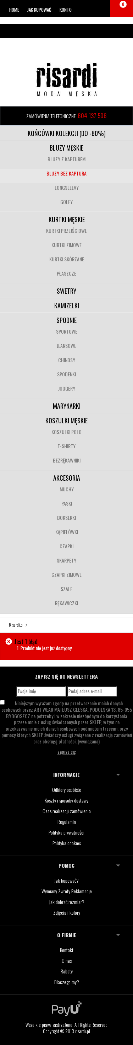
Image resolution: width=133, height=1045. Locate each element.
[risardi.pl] (66, 79)
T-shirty (66, 446)
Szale (66, 588)
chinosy (66, 360)
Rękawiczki (66, 603)
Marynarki (67, 406)
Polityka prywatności (66, 832)
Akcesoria (66, 477)
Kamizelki (66, 305)
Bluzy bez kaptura (66, 173)
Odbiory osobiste (66, 789)
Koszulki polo (66, 431)
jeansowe (66, 345)
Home (14, 9)
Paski (66, 503)
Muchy (67, 489)
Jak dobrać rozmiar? (66, 901)
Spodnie (66, 320)
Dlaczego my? (66, 982)
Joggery (66, 388)
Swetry (66, 291)
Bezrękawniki (67, 460)
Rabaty (67, 971)
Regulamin (66, 821)
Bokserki (66, 517)
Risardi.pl (16, 625)
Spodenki (66, 374)
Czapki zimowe (66, 574)
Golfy (66, 201)
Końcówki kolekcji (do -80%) (67, 133)
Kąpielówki (66, 531)
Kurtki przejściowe (66, 230)
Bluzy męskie (66, 147)
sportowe (66, 331)
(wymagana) (66, 722)
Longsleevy (67, 187)
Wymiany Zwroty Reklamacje (66, 891)
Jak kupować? (66, 880)
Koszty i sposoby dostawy (66, 800)
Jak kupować (39, 9)
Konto (66, 9)
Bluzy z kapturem (66, 159)
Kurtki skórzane (66, 259)
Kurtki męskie (67, 219)
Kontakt (66, 949)
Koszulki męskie (66, 420)
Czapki (66, 546)
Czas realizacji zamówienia (67, 811)
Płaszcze (66, 273)
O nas (67, 960)
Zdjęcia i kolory (66, 912)
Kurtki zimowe (66, 245)
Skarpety (66, 560)
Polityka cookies (66, 843)
